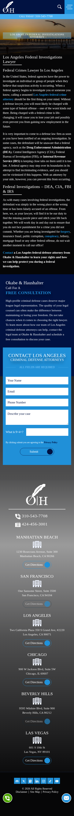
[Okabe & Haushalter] (9, 6)
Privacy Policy (50, 442)
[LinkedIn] (37, 781)
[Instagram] (44, 781)
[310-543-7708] (7, 798)
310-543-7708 (44, 16)
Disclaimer (21, 791)
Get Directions (34, 564)
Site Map (35, 791)
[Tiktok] (50, 781)
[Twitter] (24, 781)
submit (34, 451)
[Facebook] (17, 781)
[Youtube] (57, 781)
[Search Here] (59, 6)
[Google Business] (30, 781)
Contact (8, 252)
